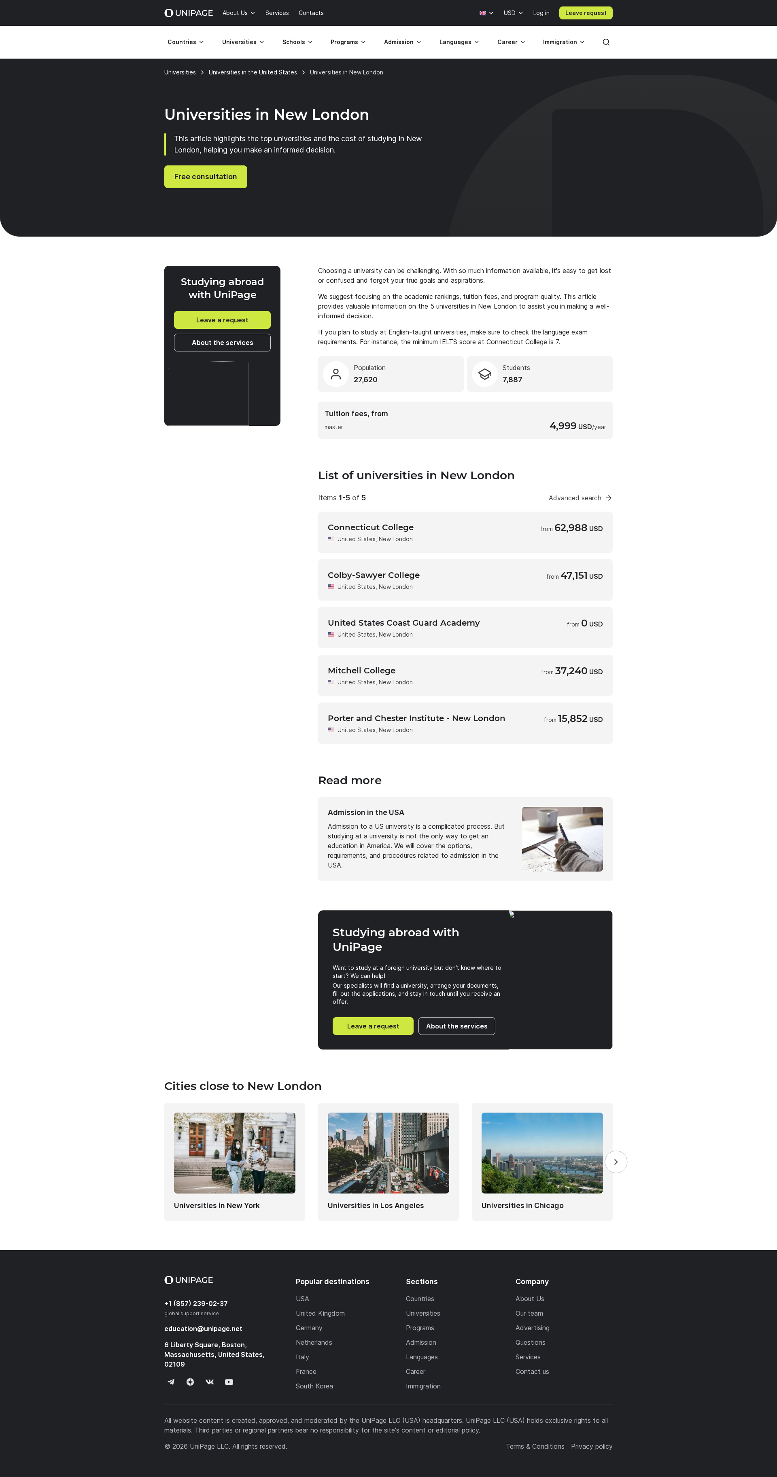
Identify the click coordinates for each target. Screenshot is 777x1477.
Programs (344, 41)
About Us (235, 12)
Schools (293, 41)
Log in (541, 12)
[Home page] (188, 13)
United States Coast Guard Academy (404, 623)
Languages (455, 41)
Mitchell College (361, 670)
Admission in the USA (366, 812)
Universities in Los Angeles (376, 1205)
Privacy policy (592, 1446)
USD (510, 12)
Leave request (586, 12)
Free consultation (205, 176)
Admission (399, 41)
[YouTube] (229, 1381)
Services (277, 12)
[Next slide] (616, 1162)
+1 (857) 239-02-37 (196, 1303)
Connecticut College (371, 527)
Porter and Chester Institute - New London (416, 718)
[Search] (606, 42)
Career (507, 41)
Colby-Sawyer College (374, 575)
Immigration (560, 41)
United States (357, 538)
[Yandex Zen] (190, 1381)
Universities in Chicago (523, 1205)
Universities (239, 41)
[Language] (486, 13)
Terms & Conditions (535, 1446)
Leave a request (222, 320)
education (203, 1329)
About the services (222, 343)
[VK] (209, 1381)
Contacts (311, 12)
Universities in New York (217, 1205)
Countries (182, 41)
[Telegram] (170, 1381)
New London (396, 538)
